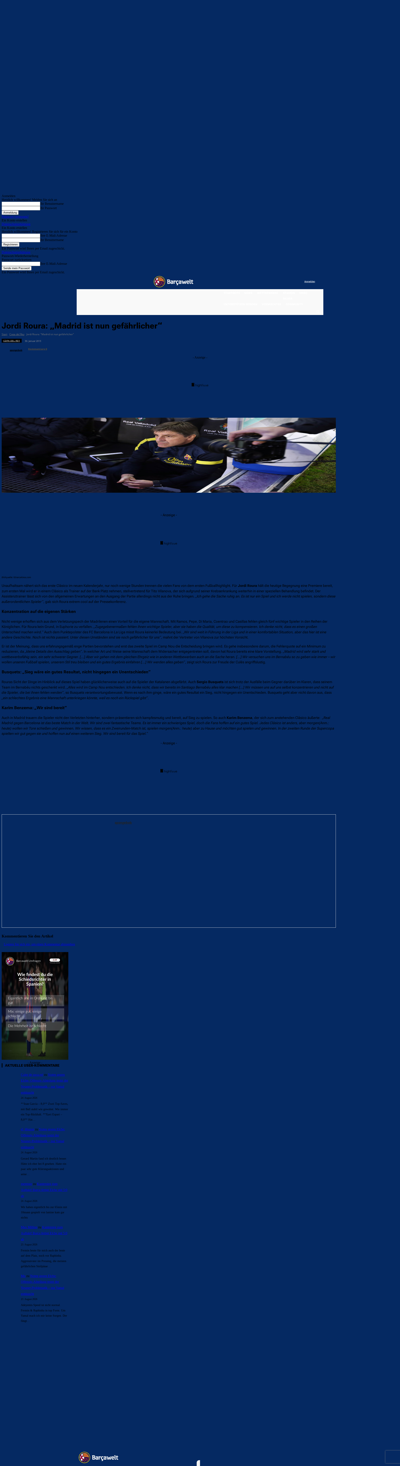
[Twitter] (293, 281)
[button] (317, 311)
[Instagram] (284, 281)
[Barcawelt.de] (173, 281)
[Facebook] (275, 281)
